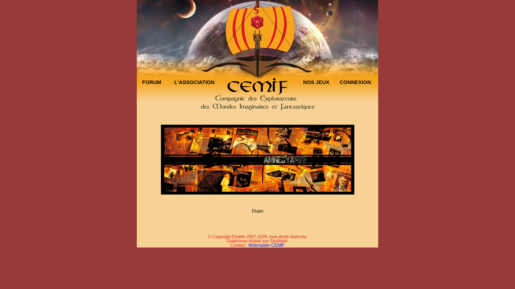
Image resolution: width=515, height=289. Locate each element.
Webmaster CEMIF (266, 245)
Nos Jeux (316, 82)
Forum (151, 82)
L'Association (194, 82)
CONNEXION (355, 82)
